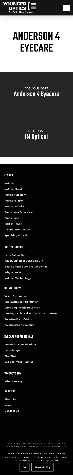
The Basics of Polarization (21, 301)
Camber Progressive (17, 229)
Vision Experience (16, 296)
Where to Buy (13, 381)
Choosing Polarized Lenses (22, 307)
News (8, 405)
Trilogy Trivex (13, 223)
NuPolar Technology (17, 278)
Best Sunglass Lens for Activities (25, 266)
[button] (66, 8)
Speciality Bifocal (15, 235)
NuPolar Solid (13, 189)
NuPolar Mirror (13, 200)
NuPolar (9, 183)
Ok (24, 467)
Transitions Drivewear (18, 212)
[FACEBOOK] (7, 422)
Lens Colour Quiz (15, 255)
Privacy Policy (42, 467)
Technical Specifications (20, 344)
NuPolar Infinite (14, 206)
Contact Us (11, 410)
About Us (10, 399)
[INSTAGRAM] (15, 422)
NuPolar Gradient (15, 194)
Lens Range (12, 350)
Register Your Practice (18, 361)
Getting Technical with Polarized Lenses (30, 313)
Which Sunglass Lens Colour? (23, 260)
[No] (68, 462)
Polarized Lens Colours (19, 325)
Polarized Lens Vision (18, 319)
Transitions (11, 218)
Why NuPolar (12, 272)
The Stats (10, 356)
